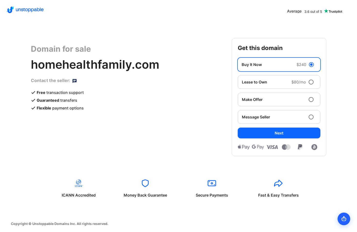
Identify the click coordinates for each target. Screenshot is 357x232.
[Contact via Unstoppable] (74, 80)
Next (279, 133)
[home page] (25, 10)
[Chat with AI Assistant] (344, 219)
